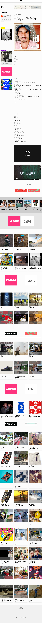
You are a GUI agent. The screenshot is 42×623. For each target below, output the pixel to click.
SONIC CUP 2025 (4, 12)
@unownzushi (16, 53)
